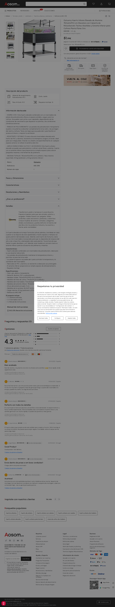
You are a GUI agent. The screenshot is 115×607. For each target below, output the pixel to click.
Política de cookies (51, 313)
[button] (3, 603)
